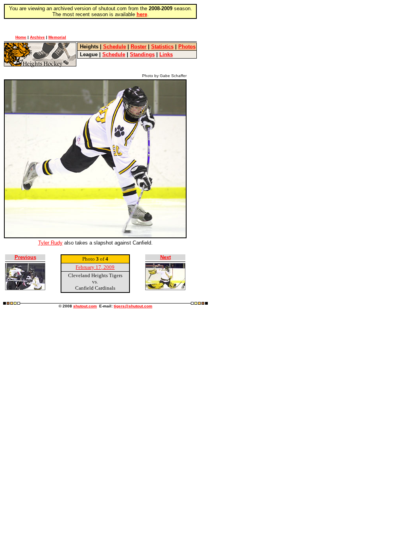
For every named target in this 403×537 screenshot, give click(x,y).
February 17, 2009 (95, 267)
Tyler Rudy (50, 243)
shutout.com (85, 306)
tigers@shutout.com (133, 306)
